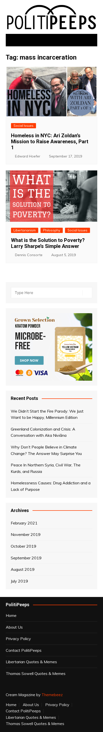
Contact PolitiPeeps (24, 650)
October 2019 (23, 546)
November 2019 (25, 534)
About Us (14, 627)
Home (11, 615)
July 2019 (19, 581)
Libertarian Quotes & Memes (31, 661)
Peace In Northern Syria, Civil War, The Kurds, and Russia (45, 468)
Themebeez (52, 694)
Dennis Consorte (28, 255)
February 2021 (24, 522)
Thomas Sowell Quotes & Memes (36, 673)
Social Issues (24, 126)
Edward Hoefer (27, 156)
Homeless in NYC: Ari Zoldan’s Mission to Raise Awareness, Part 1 (49, 141)
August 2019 (22, 569)
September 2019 (26, 557)
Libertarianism (25, 230)
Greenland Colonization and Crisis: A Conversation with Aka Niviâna (43, 432)
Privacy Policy (18, 638)
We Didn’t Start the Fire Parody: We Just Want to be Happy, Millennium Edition (47, 414)
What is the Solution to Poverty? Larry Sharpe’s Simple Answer (48, 243)
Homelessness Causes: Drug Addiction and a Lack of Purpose (50, 486)
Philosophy (51, 230)
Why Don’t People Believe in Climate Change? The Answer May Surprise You (46, 450)
